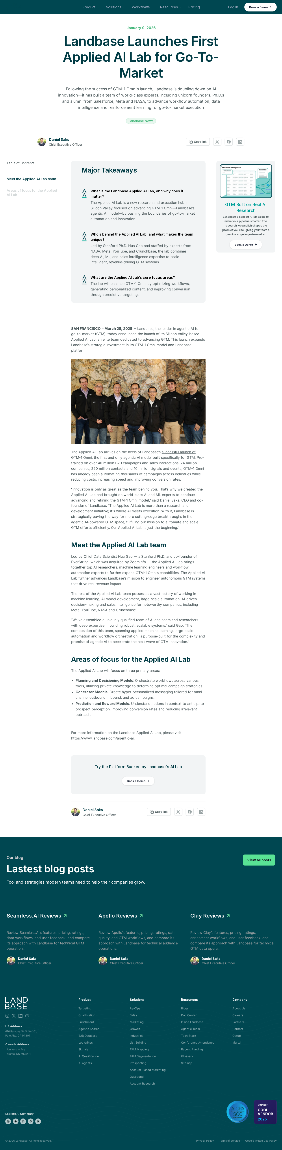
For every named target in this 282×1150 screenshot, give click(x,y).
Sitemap (186, 1063)
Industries (136, 1035)
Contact (237, 1029)
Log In (233, 7)
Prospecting (138, 1063)
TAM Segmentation (143, 1056)
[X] (14, 1016)
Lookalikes (85, 1042)
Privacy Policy (205, 1140)
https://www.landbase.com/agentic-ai (102, 738)
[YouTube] (27, 1016)
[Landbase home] (13, 7)
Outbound (137, 1076)
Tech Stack (188, 1035)
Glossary (187, 1056)
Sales (133, 1015)
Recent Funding (192, 1049)
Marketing (137, 1022)
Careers (237, 1015)
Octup (236, 1035)
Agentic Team (190, 1029)
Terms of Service (229, 1140)
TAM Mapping (139, 1049)
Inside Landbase (192, 1022)
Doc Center (189, 1015)
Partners (238, 1022)
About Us (238, 1008)
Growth (135, 1029)
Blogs (185, 1008)
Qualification (86, 1015)
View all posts (259, 860)
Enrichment (86, 1022)
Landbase (145, 328)
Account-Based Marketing (148, 1070)
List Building (138, 1042)
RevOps (135, 1008)
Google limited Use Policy (261, 1140)
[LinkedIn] (20, 1016)
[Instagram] (7, 1016)
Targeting (84, 1008)
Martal (236, 1042)
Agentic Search (88, 1029)
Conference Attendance (197, 1042)
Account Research (142, 1083)
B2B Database (87, 1035)
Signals (83, 1049)
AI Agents (85, 1063)
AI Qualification (88, 1056)
